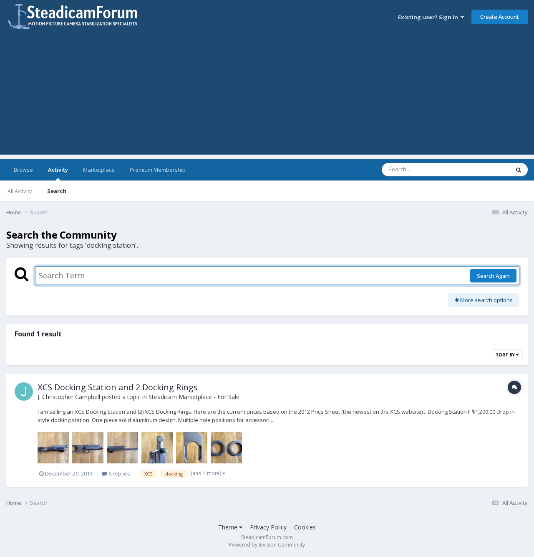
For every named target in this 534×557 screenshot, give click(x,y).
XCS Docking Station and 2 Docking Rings (118, 387)
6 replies (118, 473)
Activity (58, 169)
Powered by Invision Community (267, 544)
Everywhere (484, 169)
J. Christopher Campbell (69, 397)
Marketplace (99, 169)
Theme (228, 527)
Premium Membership (158, 169)
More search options (486, 300)
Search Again (493, 276)
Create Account (499, 16)
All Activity (20, 191)
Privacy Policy (268, 527)
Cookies (305, 527)
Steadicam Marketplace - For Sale (194, 397)
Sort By (506, 355)
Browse (23, 169)
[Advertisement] (267, 96)
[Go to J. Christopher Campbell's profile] (24, 391)
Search (56, 191)
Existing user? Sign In (429, 17)
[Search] (518, 169)
